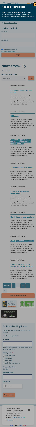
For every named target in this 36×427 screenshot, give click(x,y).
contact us (30, 16)
